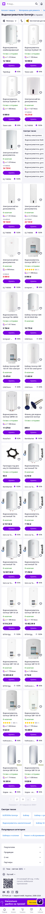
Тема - (12, 869)
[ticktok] (16, 892)
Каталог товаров (8, 10)
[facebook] (8, 892)
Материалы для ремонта (29, 10)
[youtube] (3, 892)
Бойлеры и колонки (11, 835)
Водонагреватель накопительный (17, 823)
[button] (11, 65)
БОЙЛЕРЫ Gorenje (10, 815)
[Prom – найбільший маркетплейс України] (4, 4)
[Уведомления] (41, 4)
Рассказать (33, 902)
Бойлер (26, 815)
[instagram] (12, 892)
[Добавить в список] (19, 41)
